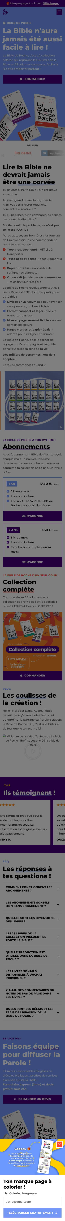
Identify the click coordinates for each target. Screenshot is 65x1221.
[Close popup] (59, 1144)
